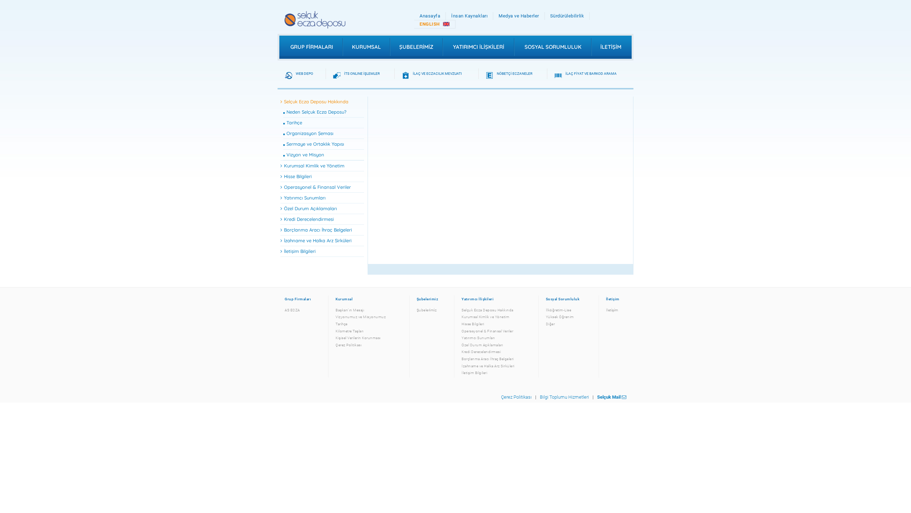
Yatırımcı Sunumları (305, 198)
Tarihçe (294, 122)
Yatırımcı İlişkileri (478, 46)
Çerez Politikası (516, 397)
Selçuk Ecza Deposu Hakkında (316, 101)
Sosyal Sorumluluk (553, 46)
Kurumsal (366, 46)
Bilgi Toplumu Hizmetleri (564, 397)
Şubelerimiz (416, 46)
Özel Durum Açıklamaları (310, 208)
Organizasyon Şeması (309, 133)
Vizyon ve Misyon (305, 154)
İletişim (610, 46)
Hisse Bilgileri (298, 176)
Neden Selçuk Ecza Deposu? (316, 112)
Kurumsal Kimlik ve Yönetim (314, 166)
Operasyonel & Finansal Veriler (317, 187)
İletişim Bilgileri (300, 251)
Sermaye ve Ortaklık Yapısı (315, 144)
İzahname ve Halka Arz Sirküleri (318, 240)
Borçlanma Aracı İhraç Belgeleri (318, 230)
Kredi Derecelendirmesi (309, 219)
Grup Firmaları (311, 46)
